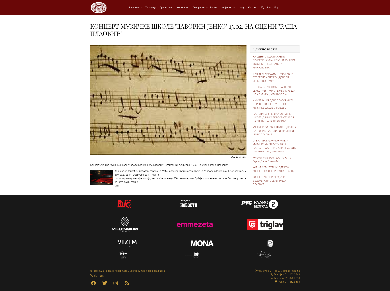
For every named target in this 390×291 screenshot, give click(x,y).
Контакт (252, 7)
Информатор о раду (233, 7)
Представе (166, 7)
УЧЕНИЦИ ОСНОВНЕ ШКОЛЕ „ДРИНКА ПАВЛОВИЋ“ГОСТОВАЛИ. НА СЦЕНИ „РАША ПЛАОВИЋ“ (274, 131)
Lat (269, 7)
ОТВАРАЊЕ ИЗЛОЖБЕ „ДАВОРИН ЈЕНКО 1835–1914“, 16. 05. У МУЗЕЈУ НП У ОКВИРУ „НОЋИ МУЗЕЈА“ (274, 91)
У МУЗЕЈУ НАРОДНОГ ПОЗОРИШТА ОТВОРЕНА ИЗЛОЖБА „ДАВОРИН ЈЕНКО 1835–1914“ (273, 77)
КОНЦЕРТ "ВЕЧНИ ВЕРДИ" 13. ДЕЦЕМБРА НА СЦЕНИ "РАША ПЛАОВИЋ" (269, 181)
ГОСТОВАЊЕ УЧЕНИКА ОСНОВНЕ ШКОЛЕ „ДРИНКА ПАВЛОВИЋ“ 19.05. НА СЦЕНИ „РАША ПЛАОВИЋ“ (273, 117)
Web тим (97, 275)
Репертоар (135, 7)
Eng (276, 7)
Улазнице (150, 7)
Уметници (183, 7)
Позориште (199, 7)
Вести (214, 7)
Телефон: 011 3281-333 (286, 278)
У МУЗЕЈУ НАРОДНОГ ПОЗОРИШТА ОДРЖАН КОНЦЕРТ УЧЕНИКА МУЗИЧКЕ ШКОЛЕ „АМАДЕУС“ (273, 104)
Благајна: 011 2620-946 (286, 274)
